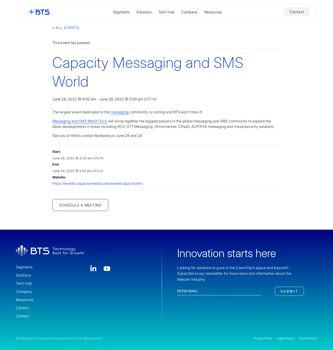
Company (189, 12)
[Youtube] (107, 268)
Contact (22, 316)
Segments (121, 12)
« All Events (65, 27)
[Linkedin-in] (93, 268)
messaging (119, 112)
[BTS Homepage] (37, 12)
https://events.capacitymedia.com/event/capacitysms (97, 183)
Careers (22, 308)
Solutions (144, 12)
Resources (213, 12)
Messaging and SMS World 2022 (79, 121)
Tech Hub (166, 12)
